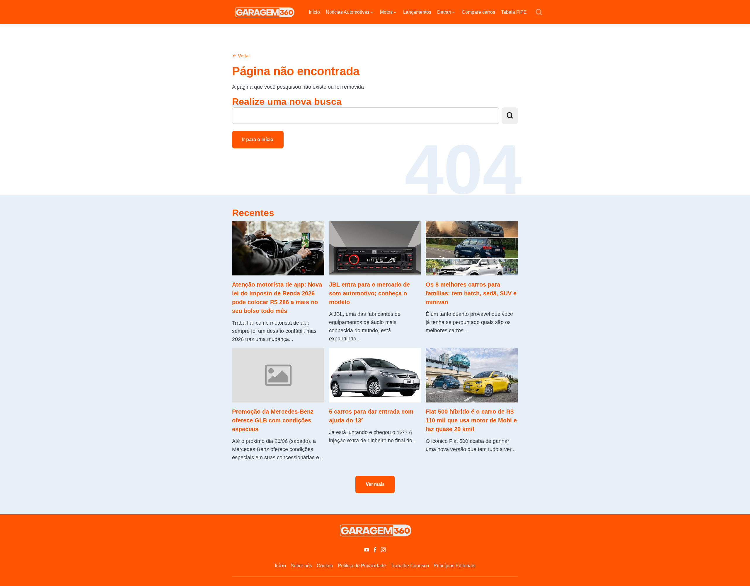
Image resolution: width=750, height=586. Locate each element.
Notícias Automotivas (347, 12)
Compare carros (478, 12)
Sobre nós (301, 565)
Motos (386, 12)
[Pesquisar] (539, 12)
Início (314, 12)
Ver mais (375, 484)
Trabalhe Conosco (410, 565)
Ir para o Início (257, 139)
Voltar (243, 55)
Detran (444, 12)
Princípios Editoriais (454, 565)
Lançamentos (417, 12)
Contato (325, 565)
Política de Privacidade (362, 565)
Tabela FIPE (514, 12)
